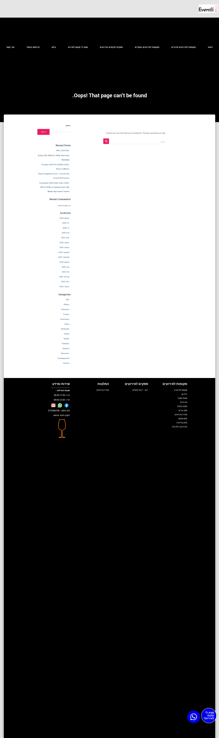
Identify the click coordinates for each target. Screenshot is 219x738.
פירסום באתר (33, 47)
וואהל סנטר (182, 398)
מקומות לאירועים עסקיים (147, 47)
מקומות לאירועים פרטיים (183, 47)
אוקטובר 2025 (64, 252)
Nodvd (66, 334)
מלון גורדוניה (182, 422)
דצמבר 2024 (64, 287)
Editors (66, 304)
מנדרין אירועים (181, 414)
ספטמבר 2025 (63, 257)
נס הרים (183, 402)
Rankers (66, 348)
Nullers (66, 339)
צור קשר (10, 47)
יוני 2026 (66, 228)
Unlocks (66, 363)
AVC (67, 300)
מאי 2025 (65, 267)
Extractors (65, 309)
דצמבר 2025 (64, 243)
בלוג (54, 47)
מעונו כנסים (182, 406)
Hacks (66, 324)
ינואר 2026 (65, 238)
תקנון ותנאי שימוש (61, 415)
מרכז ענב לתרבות (179, 426)
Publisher (65, 344)
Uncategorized (63, 358)
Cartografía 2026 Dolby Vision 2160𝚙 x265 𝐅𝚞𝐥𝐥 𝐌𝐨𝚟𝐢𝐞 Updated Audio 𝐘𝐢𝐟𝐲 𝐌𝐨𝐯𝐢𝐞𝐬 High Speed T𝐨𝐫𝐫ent (54, 187)
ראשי (210, 47)
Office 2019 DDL (62, 150)
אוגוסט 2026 (64, 218)
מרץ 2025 (65, 272)
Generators (64, 319)
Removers (65, 353)
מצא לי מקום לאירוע (78, 47)
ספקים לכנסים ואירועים (111, 47)
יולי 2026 (65, 223)
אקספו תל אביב (180, 390)
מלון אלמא (182, 418)
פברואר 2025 (64, 277)
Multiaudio (65, 329)
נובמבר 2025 (64, 247)
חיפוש (68, 126)
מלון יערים (183, 410)
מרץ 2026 (65, 233)
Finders (66, 314)
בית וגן (184, 394)
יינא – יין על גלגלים (140, 390)
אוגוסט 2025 (64, 262)
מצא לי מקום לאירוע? (209, 715)
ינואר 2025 (65, 282)
